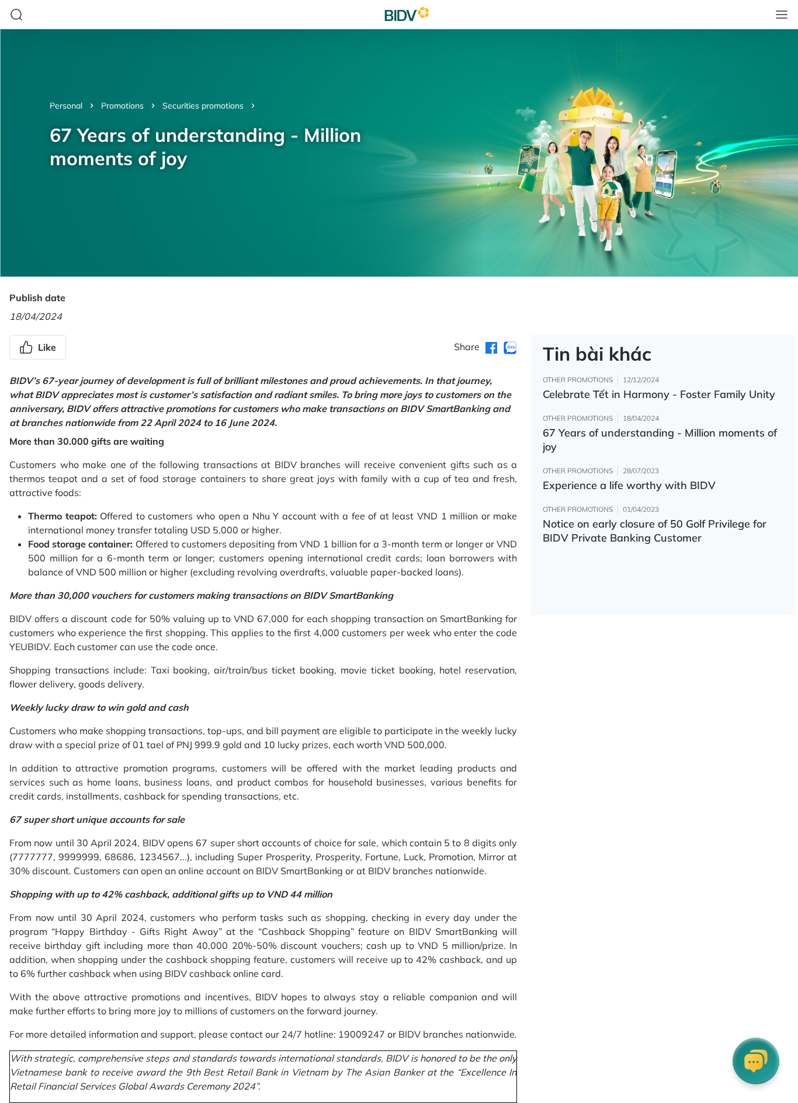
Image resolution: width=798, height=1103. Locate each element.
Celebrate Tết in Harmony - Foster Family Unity (659, 394)
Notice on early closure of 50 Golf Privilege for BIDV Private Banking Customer (654, 530)
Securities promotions (203, 105)
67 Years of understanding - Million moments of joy (660, 439)
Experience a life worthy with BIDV (629, 485)
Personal (66, 105)
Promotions (122, 105)
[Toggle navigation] (782, 15)
